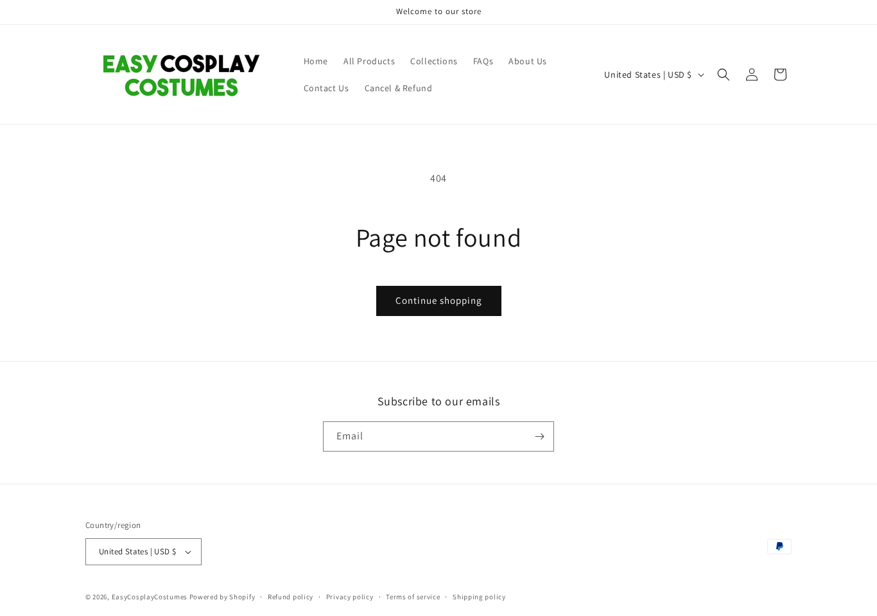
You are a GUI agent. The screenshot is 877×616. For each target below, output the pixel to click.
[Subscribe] (539, 436)
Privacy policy (350, 596)
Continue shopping (438, 300)
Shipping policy (479, 596)
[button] (723, 74)
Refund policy (290, 596)
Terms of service (413, 596)
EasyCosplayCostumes (149, 596)
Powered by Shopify (222, 596)
